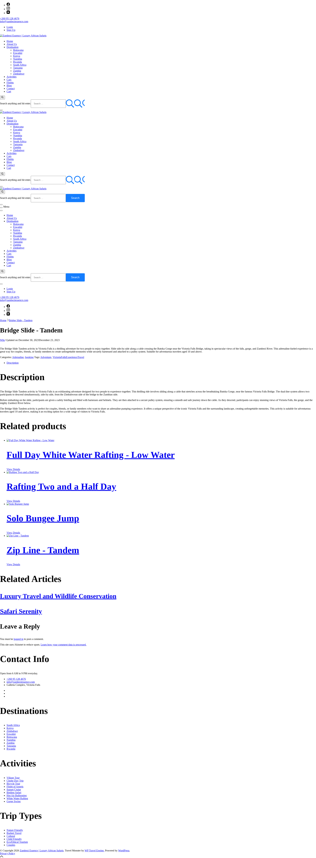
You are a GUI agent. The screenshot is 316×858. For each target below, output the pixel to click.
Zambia (17, 70)
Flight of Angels (15, 786)
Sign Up (11, 30)
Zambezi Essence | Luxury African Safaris (42, 850)
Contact (11, 88)
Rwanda (17, 61)
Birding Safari (14, 792)
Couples (11, 845)
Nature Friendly (15, 830)
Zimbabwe (18, 73)
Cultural (11, 836)
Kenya (16, 56)
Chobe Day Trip (15, 780)
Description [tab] (13, 362)
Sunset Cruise (14, 789)
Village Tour (13, 777)
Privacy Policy (7, 853)
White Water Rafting (17, 798)
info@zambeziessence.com (14, 21)
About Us (12, 44)
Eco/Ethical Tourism (17, 842)
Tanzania (18, 67)
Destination (12, 47)
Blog (9, 85)
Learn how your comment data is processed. (63, 644)
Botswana (18, 50)
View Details (13, 469)
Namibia (17, 59)
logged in (18, 639)
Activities (11, 76)
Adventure (45, 357)
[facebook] (8, 5)
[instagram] (8, 9)
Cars (9, 79)
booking (29, 357)
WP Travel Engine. (94, 850)
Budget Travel (14, 833)
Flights (10, 82)
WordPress (123, 850)
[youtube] (8, 13)
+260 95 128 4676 (9, 18)
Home (10, 41)
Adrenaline (18, 357)
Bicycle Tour (13, 783)
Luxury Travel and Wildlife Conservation (58, 596)
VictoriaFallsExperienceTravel (68, 357)
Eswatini (17, 53)
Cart (9, 91)
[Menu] (1, 207)
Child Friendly (14, 839)
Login (10, 27)
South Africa (19, 64)
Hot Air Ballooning (17, 795)
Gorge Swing (14, 801)
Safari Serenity (21, 611)
